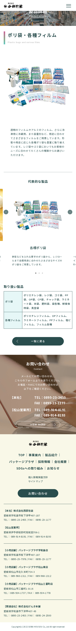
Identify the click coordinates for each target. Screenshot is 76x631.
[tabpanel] (38, 227)
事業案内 (35, 454)
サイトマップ (35, 481)
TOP (21, 454)
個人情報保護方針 (38, 477)
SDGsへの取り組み (29, 468)
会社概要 (60, 461)
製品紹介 (51, 454)
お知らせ (53, 468)
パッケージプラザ (21, 461)
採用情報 (44, 461)
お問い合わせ (38, 493)
